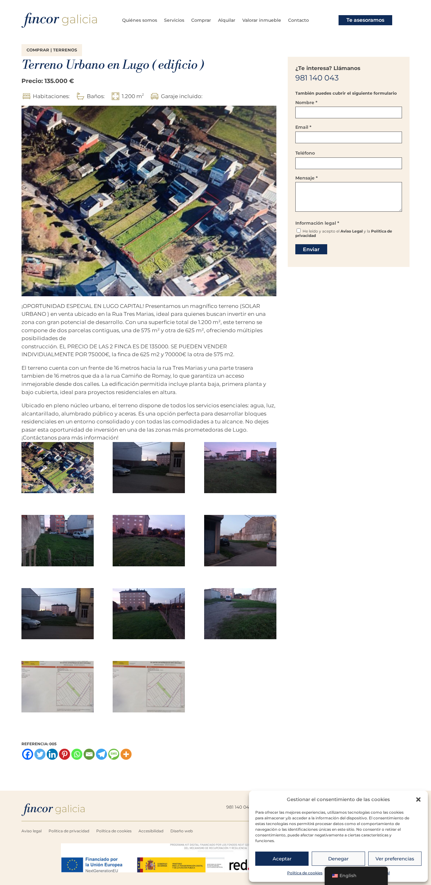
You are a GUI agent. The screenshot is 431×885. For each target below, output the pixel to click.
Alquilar (226, 20)
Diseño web (181, 831)
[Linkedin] (52, 754)
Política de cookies (304, 872)
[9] (240, 615)
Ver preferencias (394, 859)
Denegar (338, 859)
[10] (57, 688)
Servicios (174, 20)
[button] (418, 799)
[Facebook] (27, 754)
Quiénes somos (139, 20)
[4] (57, 542)
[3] (240, 469)
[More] (126, 754)
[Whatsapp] (76, 754)
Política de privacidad (69, 831)
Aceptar (282, 859)
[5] (149, 542)
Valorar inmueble (261, 20)
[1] (57, 469)
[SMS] (113, 754)
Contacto (298, 20)
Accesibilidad (151, 831)
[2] (149, 469)
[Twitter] (39, 754)
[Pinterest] (64, 754)
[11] (149, 688)
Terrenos (65, 50)
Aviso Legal (351, 231)
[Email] (89, 754)
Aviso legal (31, 831)
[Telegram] (101, 754)
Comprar (201, 20)
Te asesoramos (365, 20)
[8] (149, 615)
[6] (240, 542)
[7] (57, 615)
